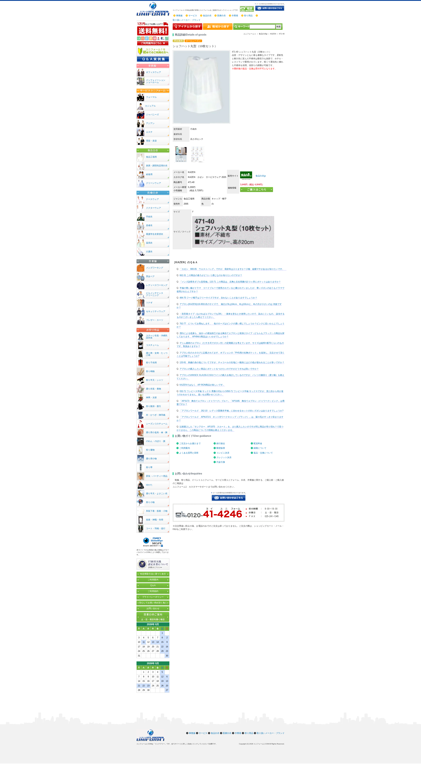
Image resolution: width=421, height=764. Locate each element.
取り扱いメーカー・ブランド (186, 20)
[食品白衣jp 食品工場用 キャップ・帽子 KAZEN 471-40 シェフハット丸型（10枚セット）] (246, 175)
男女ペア (150, 276)
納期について (260, 448)
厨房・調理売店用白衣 (156, 165)
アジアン (150, 123)
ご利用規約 (153, 591)
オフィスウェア (153, 72)
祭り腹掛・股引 (153, 406)
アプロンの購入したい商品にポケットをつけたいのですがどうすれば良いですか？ (219, 369)
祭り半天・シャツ (154, 380)
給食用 (149, 174)
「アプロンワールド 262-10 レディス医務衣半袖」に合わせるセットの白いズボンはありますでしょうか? (231, 410)
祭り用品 (248, 15)
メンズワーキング (154, 267)
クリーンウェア (153, 183)
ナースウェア (152, 199)
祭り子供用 (151, 362)
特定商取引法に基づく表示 (153, 574)
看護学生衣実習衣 (154, 234)
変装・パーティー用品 (156, 476)
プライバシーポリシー (153, 597)
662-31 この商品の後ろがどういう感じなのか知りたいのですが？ (211, 275)
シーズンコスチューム (156, 423)
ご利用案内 (184, 448)
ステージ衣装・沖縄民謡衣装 (156, 336)
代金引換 (220, 462)
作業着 (235, 15)
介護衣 (149, 251)
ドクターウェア (153, 208)
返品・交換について (263, 453)
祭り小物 (150, 502)
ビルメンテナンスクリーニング (154, 294)
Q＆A (153, 585)
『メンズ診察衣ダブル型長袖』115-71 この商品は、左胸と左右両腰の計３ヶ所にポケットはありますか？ (230, 281)
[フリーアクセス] (247, 9)
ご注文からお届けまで (190, 443)
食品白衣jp (260, 176)
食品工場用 (151, 157)
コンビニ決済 (222, 453)
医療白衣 (221, 15)
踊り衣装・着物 (153, 389)
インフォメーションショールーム (155, 81)
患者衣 (149, 225)
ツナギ (149, 302)
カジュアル (150, 106)
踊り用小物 (151, 458)
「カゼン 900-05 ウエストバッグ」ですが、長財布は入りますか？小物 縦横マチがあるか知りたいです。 (233, 269)
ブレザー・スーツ (154, 320)
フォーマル (151, 97)
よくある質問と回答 (188, 453)
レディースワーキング (156, 285)
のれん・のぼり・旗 (155, 441)
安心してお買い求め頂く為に (153, 602)
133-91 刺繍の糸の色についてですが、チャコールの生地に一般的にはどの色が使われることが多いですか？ (232, 362)
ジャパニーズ (152, 114)
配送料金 (258, 443)
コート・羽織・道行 (155, 528)
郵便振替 (220, 448)
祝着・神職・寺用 (154, 519)
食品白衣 (207, 15)
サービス (192, 15)
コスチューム (152, 345)
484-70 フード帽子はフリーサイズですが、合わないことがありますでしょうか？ (218, 297)
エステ (149, 132)
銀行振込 (220, 443)
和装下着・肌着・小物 (156, 511)
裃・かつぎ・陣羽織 (155, 415)
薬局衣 (149, 243)
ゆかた (149, 485)
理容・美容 (151, 140)
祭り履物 (150, 450)
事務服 (179, 15)
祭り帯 (149, 467)
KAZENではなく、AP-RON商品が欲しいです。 (202, 385)
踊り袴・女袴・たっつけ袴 (156, 354)
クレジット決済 (223, 457)
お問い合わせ (153, 608)
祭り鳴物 (150, 371)
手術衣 (149, 216)
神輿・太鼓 (151, 397)
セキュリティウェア (155, 311)
